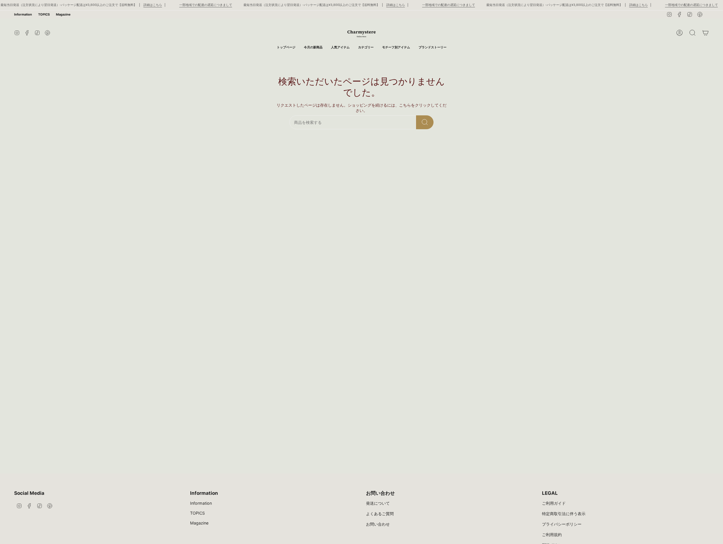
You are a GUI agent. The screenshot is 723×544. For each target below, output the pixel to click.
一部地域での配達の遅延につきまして (205, 5)
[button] (366, 47)
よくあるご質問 (380, 513)
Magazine (63, 14)
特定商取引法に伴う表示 (563, 513)
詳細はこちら (152, 5)
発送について (378, 503)
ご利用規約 (552, 534)
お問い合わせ (378, 524)
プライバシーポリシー (562, 524)
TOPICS (44, 14)
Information (23, 14)
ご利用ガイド (554, 503)
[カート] (705, 33)
